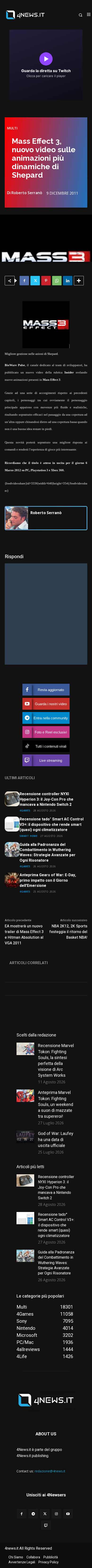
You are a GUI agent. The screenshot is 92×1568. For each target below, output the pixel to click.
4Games (25, 810)
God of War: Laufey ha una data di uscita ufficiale (55, 1139)
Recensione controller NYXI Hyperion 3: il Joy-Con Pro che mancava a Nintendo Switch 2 (46, 799)
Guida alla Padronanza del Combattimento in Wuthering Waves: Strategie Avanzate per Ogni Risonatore (47, 852)
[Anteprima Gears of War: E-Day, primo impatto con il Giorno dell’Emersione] (12, 879)
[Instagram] (56, 1513)
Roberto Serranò (26, 193)
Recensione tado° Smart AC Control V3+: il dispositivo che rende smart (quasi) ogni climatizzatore (52, 824)
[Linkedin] (67, 280)
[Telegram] (33, 1513)
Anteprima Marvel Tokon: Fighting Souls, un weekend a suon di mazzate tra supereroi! (55, 1104)
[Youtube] (68, 1513)
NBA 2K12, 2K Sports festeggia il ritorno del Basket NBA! (68, 931)
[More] (79, 280)
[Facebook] (24, 280)
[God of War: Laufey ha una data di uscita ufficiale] (25, 1136)
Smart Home (29, 835)
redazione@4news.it (50, 1471)
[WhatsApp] (57, 280)
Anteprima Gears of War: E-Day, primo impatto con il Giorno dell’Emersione (48, 880)
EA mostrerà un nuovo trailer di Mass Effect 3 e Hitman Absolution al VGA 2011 (24, 934)
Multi (12, 128)
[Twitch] (45, 1525)
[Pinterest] (46, 280)
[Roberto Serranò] (16, 518)
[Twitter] (35, 280)
